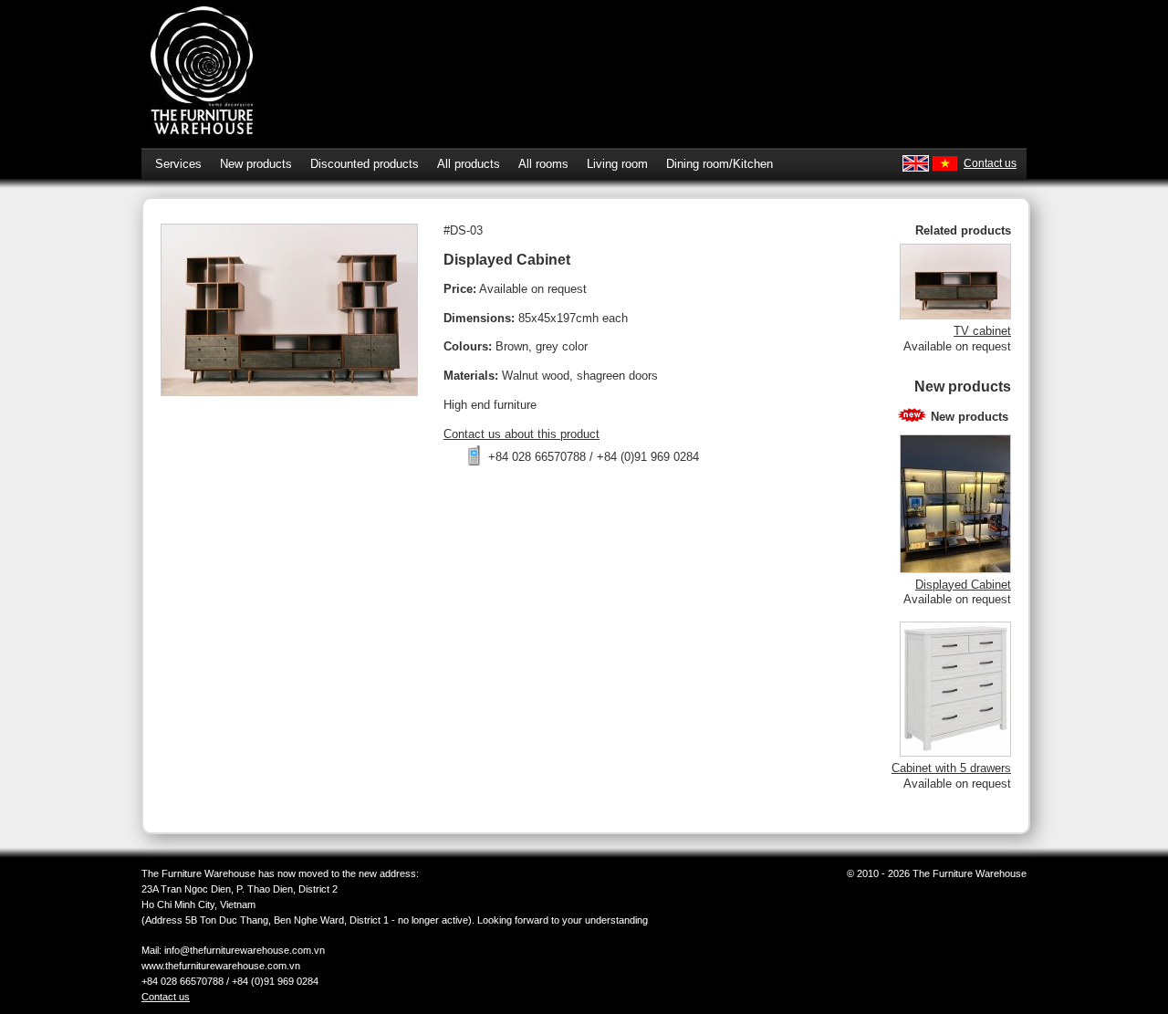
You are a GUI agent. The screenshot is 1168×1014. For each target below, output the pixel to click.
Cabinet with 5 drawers (951, 768)
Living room (617, 164)
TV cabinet (982, 331)
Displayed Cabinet (963, 584)
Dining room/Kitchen (719, 164)
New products (256, 164)
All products (468, 164)
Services (178, 164)
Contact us (990, 163)
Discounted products (364, 164)
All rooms (543, 164)
